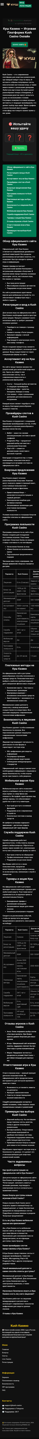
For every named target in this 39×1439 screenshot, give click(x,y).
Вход (22, 3)
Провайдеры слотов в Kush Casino (18, 183)
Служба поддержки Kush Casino (20, 214)
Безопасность (8, 1384)
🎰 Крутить (19, 148)
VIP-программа (8, 1387)
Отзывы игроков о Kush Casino (20, 221)
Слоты (4, 1356)
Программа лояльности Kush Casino (19, 195)
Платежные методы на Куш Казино (19, 200)
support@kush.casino (13, 1405)
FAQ (3, 1390)
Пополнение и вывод (10, 1381)
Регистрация (25, 6)
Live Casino (6, 1359)
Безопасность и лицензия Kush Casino (20, 206)
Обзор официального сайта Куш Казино (20, 168)
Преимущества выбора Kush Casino (19, 232)
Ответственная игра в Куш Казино (18, 226)
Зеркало (5, 1377)
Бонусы (5, 1353)
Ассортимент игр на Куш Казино (20, 179)
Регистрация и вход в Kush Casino (18, 174)
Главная (5, 1349)
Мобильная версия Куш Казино (20, 211)
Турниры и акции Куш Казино (19, 218)
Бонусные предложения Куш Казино (19, 189)
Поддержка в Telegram (14, 1409)
